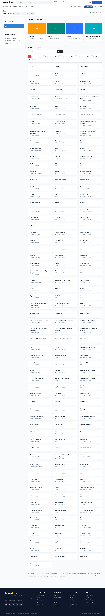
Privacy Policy (89, 600)
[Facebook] (9, 604)
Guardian (72, 607)
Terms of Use (89, 602)
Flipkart (27, 6)
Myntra (32, 6)
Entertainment (56, 607)
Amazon (21, 6)
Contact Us (88, 604)
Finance (55, 604)
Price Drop (99, 6)
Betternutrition (73, 604)
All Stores (39, 597)
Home (4, 11)
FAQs (87, 597)
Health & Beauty (57, 597)
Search (60, 51)
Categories (14, 6)
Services (55, 600)
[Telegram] (6, 604)
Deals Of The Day (77, 6)
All (29, 56)
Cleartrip (72, 600)
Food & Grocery (57, 595)
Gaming (55, 602)
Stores (6, 6)
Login (89, 2)
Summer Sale (88, 6)
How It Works (89, 595)
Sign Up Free (40, 604)
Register (97, 2)
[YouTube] (21, 604)
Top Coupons (40, 600)
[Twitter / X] (17, 604)
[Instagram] (13, 604)
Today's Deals (40, 595)
